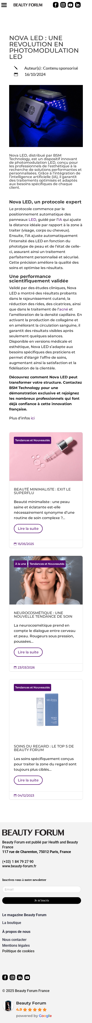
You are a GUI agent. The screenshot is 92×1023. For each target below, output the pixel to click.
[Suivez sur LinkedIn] (78, 5)
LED (32, 219)
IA (60, 219)
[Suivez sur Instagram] (63, 5)
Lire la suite (28, 528)
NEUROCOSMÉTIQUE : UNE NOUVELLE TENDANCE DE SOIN (46, 613)
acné (63, 309)
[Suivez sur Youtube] (70, 5)
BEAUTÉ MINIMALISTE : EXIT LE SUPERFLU (46, 490)
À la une (20, 563)
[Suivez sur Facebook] (56, 5)
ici (33, 418)
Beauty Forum (31, 1003)
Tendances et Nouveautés (32, 440)
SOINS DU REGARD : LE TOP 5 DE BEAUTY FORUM (46, 739)
